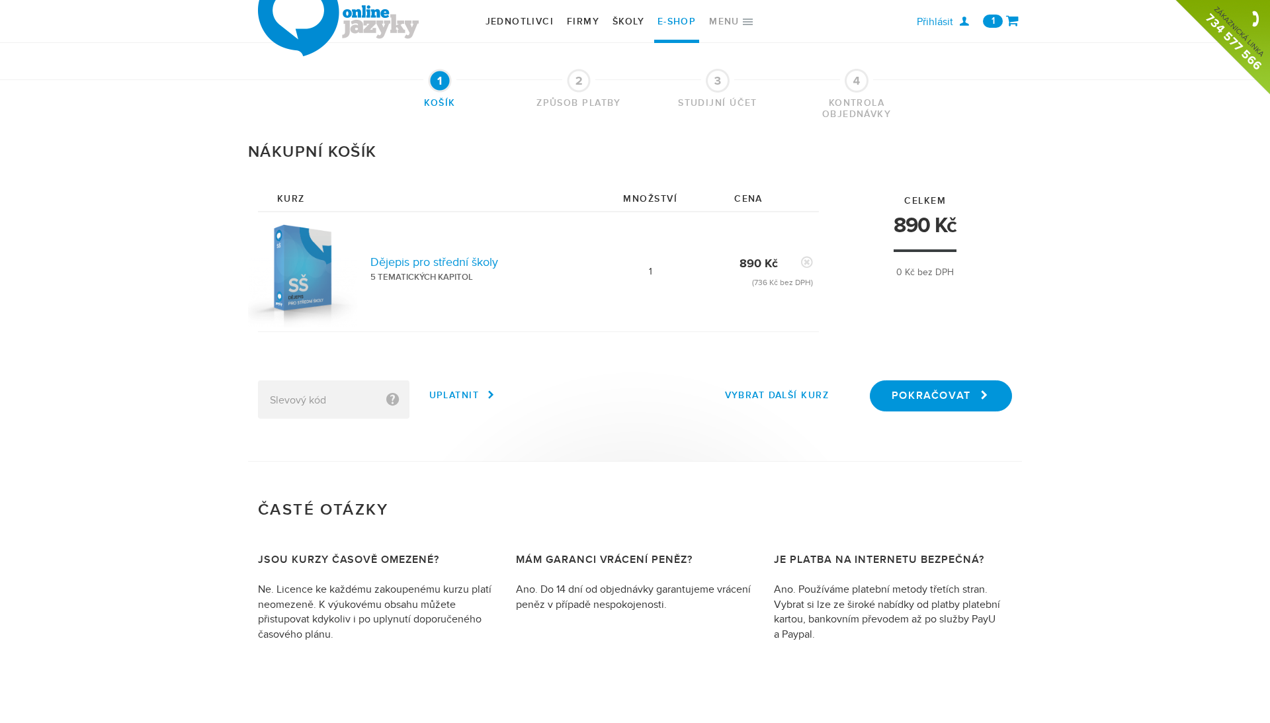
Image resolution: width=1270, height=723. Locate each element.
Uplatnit (454, 395)
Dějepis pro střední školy (434, 262)
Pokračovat (931, 395)
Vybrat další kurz (777, 395)
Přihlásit (935, 21)
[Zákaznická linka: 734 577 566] (1222, 47)
